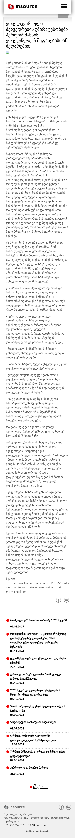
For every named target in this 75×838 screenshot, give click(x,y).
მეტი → (40, 786)
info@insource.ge (37, 825)
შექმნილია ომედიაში (37, 831)
